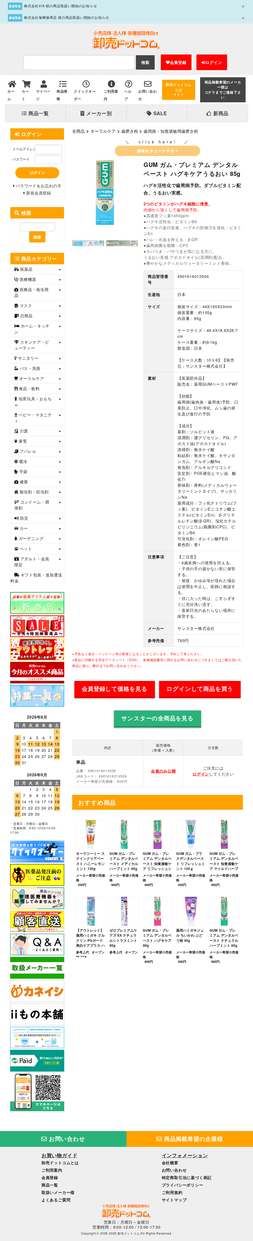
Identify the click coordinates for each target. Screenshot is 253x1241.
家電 (22, 441)
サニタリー (28, 358)
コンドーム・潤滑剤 (31, 505)
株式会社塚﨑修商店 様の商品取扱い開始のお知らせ (66, 17)
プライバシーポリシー (182, 1185)
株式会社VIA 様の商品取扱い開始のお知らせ (60, 5)
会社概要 (170, 1162)
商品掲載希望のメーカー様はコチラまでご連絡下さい (223, 90)
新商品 (220, 113)
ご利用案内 (52, 1170)
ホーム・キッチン (32, 329)
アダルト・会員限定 (31, 561)
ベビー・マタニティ (33, 418)
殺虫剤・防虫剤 (34, 492)
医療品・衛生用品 (31, 292)
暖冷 (22, 461)
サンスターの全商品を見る (157, 718)
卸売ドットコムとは (60, 1162)
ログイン (214, 62)
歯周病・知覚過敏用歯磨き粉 (171, 131)
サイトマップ (174, 1200)
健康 (23, 482)
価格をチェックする (156, 151)
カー (23, 528)
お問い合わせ (66, 1139)
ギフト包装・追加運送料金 (36, 578)
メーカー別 (98, 113)
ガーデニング (31, 538)
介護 (23, 431)
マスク (25, 305)
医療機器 (27, 279)
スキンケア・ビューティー (31, 345)
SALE (159, 113)
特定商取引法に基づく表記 (187, 1177)
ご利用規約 (172, 1192)
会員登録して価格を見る (115, 689)
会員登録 (178, 62)
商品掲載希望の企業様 (192, 1139)
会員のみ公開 (163, 771)
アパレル (27, 451)
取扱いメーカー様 (58, 1192)
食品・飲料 (29, 388)
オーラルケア (103, 131)
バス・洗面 (30, 368)
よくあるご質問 (56, 1200)
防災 (23, 518)
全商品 (78, 131)
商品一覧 (38, 113)
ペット (25, 548)
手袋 (22, 471)
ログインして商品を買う (200, 689)
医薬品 (26, 269)
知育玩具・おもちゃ (33, 401)
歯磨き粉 (129, 131)
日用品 (26, 316)
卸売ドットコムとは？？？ (178, 89)
